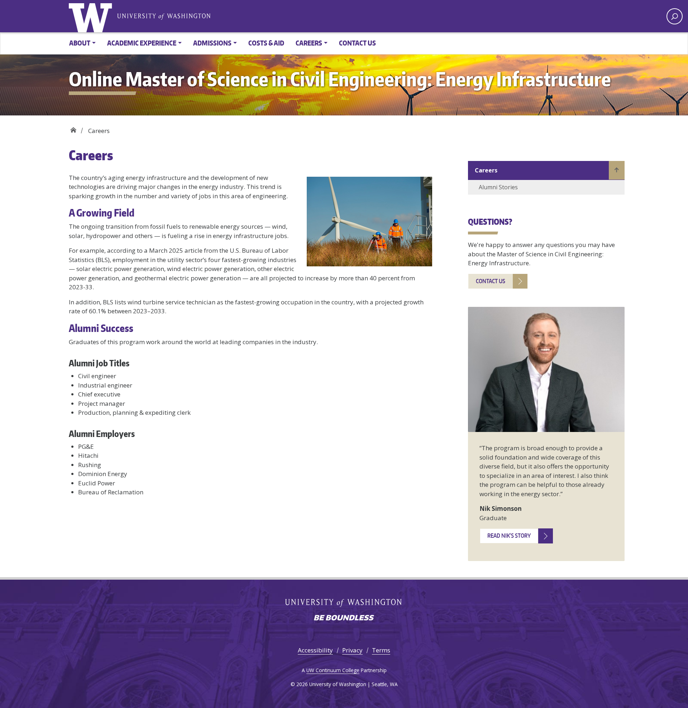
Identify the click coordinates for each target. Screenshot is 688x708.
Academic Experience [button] (141, 42)
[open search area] (674, 16)
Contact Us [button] (357, 42)
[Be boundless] (344, 618)
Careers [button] (309, 42)
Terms (381, 650)
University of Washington (92, 16)
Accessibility (315, 650)
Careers (486, 170)
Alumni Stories (498, 187)
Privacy (352, 650)
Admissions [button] (212, 42)
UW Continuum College (332, 670)
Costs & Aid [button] (266, 42)
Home (73, 128)
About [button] (79, 42)
